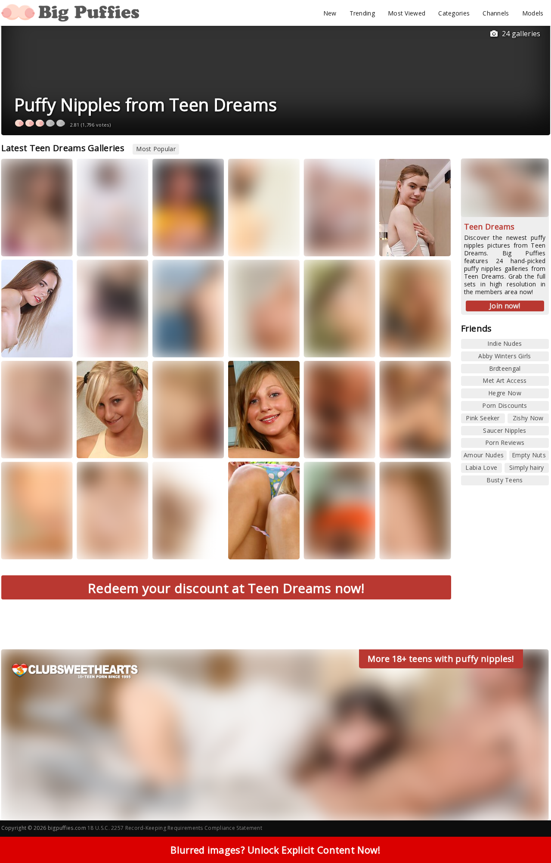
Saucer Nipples (504, 430)
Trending (362, 13)
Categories (454, 13)
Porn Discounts (504, 405)
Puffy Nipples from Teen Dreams (145, 104)
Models (533, 13)
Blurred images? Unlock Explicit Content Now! (275, 849)
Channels (496, 13)
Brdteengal (505, 368)
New (330, 13)
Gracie (20, 344)
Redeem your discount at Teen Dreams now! (226, 588)
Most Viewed (406, 13)
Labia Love (481, 467)
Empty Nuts (529, 455)
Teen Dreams (489, 226)
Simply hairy (526, 467)
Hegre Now (504, 393)
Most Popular (156, 149)
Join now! (504, 305)
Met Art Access (504, 380)
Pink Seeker (482, 418)
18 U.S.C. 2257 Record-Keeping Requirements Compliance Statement (174, 828)
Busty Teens (504, 480)
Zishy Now (528, 418)
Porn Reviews (505, 442)
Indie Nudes (504, 343)
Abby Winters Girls (504, 356)
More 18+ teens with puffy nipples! (441, 658)
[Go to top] (527, 835)
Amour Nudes (484, 455)
